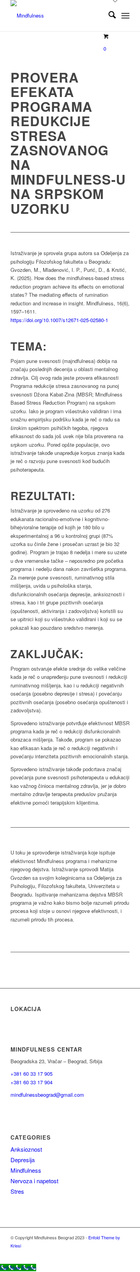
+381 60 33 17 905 (31, 1073)
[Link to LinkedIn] (124, 1254)
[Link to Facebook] (112, 1254)
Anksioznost (26, 1149)
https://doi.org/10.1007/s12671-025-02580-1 (59, 320)
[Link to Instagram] (100, 1254)
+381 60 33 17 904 (31, 1082)
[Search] (108, 15)
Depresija (22, 1160)
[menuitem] (108, 15)
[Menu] (125, 15)
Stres (17, 1191)
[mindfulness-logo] (58, 15)
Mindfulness (25, 1170)
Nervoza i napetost (34, 1181)
